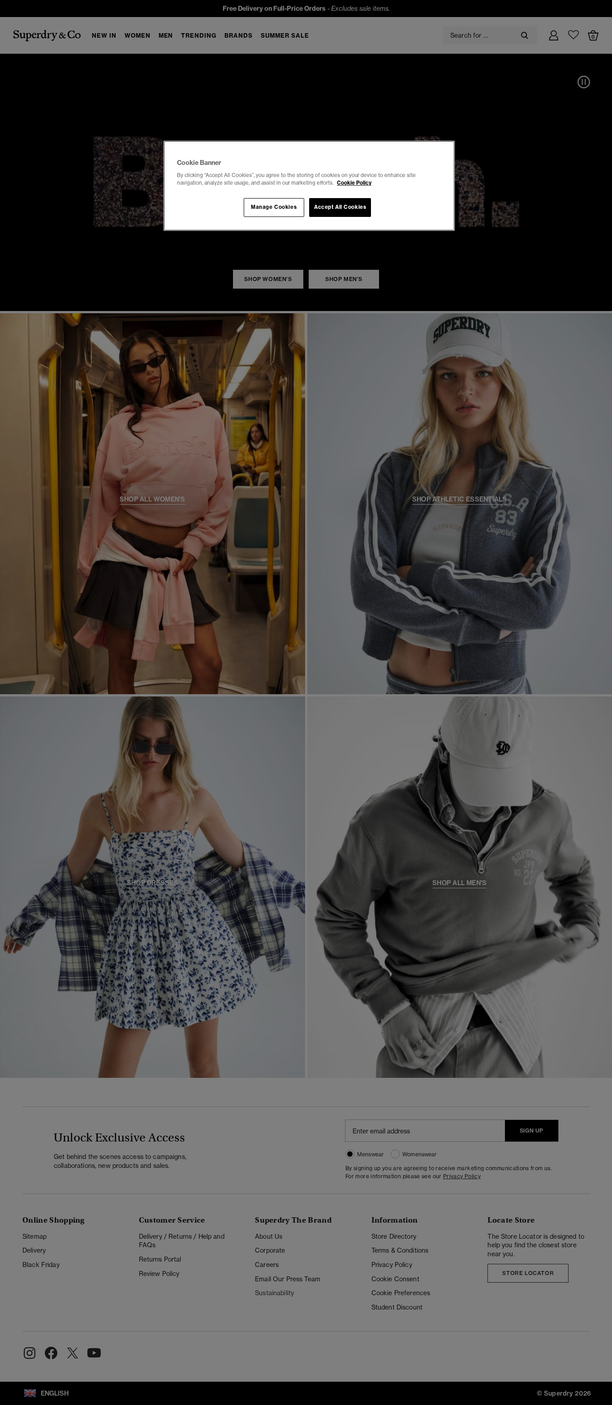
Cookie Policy (354, 183)
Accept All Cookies (340, 207)
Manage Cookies (274, 207)
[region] (309, 186)
